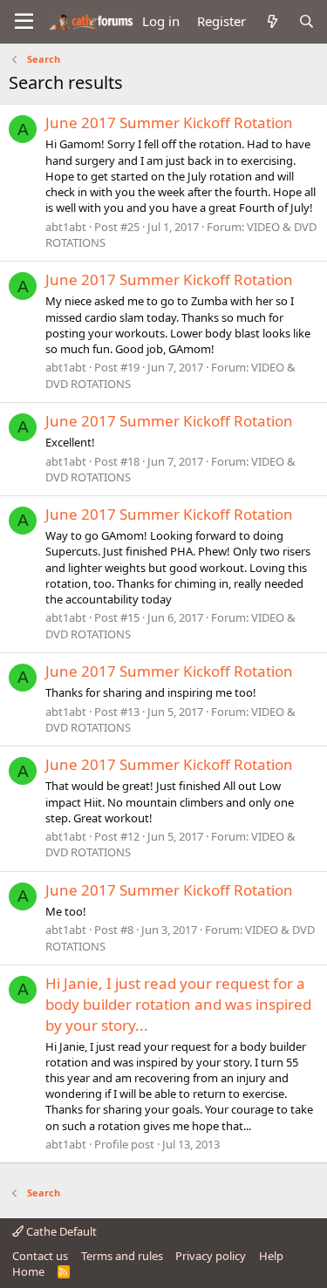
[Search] (307, 21)
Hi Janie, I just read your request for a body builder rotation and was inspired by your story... (178, 1004)
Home (28, 1271)
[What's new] (272, 21)
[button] (23, 22)
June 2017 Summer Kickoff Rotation (169, 122)
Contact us (40, 1256)
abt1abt (65, 227)
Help (271, 1256)
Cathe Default (60, 1231)
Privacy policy (210, 1256)
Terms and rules (122, 1256)
